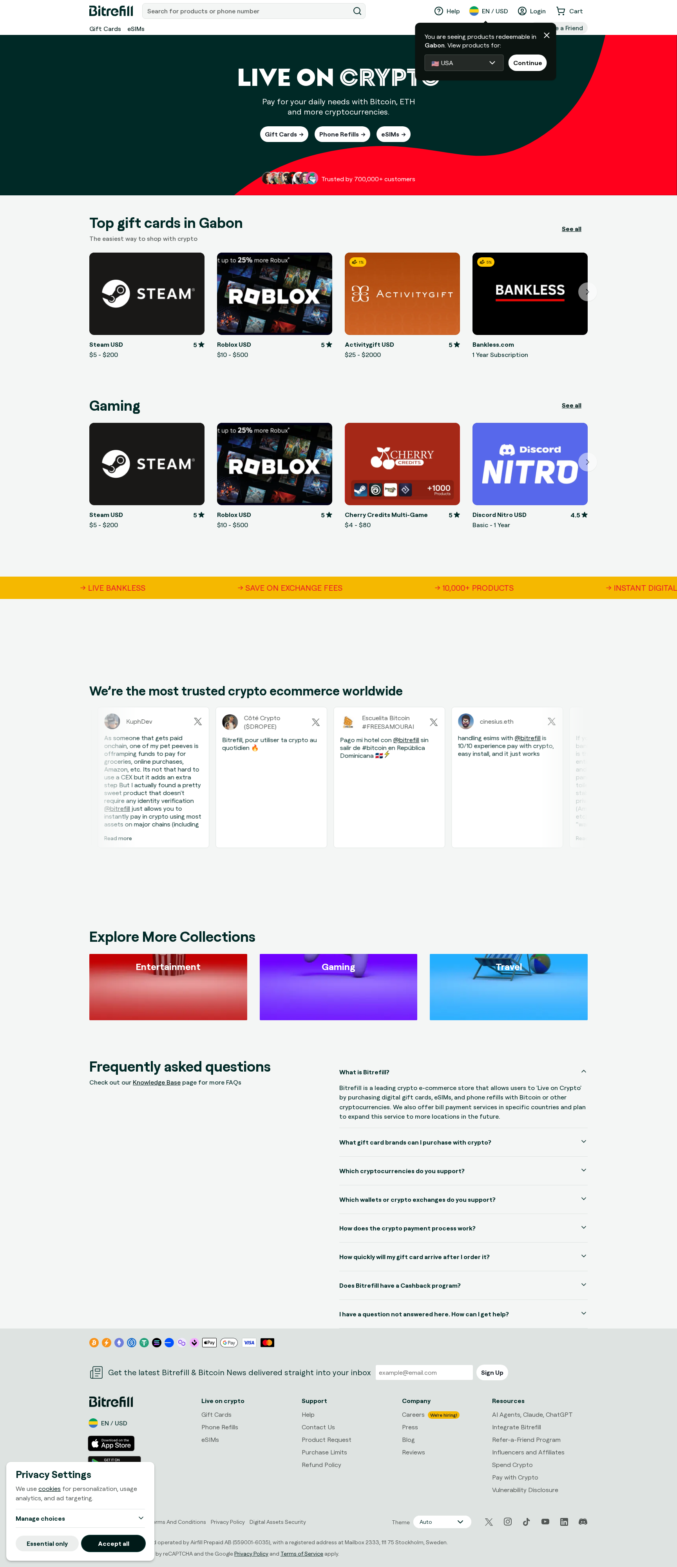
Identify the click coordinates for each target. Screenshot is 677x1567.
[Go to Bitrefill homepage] (111, 10)
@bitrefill (90, 808)
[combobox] (246, 11)
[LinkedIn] (564, 1522)
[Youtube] (545, 1522)
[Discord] (583, 1522)
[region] (338, 780)
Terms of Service (302, 1553)
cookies (49, 1488)
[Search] (357, 11)
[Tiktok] (526, 1522)
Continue (527, 63)
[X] (489, 1522)
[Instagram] (507, 1522)
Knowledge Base (157, 1082)
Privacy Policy (251, 1553)
